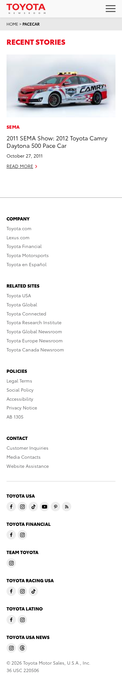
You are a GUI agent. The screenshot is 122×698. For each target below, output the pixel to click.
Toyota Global (22, 304)
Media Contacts (24, 457)
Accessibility (20, 399)
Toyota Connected (26, 313)
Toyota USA (19, 295)
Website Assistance (28, 466)
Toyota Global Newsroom (34, 331)
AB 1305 (15, 416)
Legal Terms (19, 380)
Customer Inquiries (27, 447)
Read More (20, 166)
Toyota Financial (24, 246)
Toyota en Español (27, 264)
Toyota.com (19, 228)
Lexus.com (18, 237)
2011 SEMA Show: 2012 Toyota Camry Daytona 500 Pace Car (57, 141)
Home (12, 24)
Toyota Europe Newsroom (35, 340)
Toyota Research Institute (34, 322)
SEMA (13, 127)
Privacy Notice (22, 407)
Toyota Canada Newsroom (35, 349)
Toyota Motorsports (28, 255)
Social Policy (20, 389)
